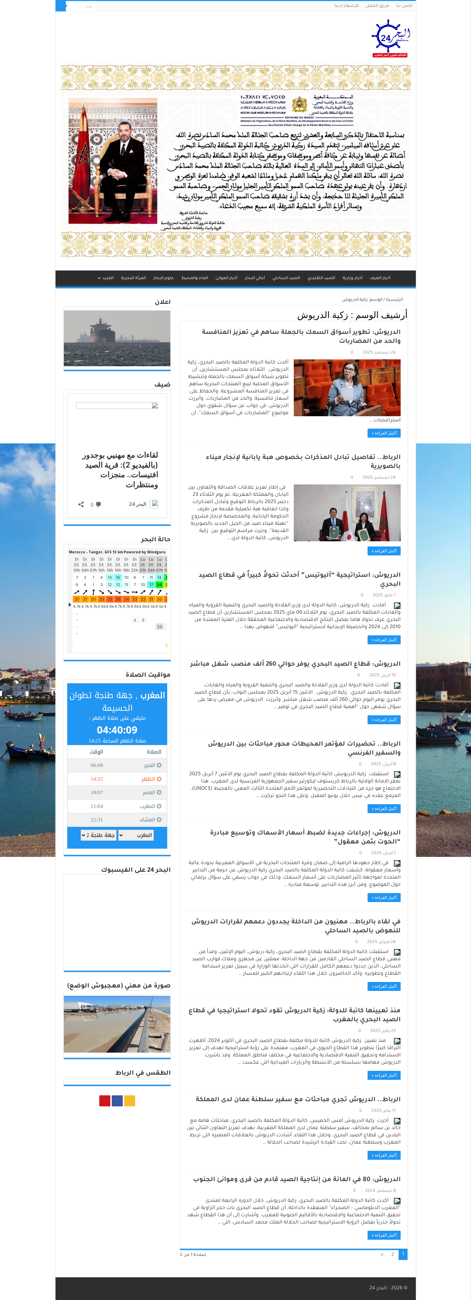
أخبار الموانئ (226, 278)
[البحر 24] (391, 37)
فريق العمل (377, 6)
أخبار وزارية (352, 278)
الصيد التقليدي (321, 278)
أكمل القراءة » (384, 433)
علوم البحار (163, 278)
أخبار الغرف (380, 278)
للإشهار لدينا (346, 6)
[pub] (236, 161)
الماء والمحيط (194, 278)
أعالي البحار (255, 278)
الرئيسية (403, 277)
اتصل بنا (404, 6)
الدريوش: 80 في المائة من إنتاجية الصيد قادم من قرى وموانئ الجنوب (297, 1180)
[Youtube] (101, 6)
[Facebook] (108, 6)
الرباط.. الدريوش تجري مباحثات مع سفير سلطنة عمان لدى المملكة (298, 1100)
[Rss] (115, 6)
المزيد (107, 278)
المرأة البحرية (133, 278)
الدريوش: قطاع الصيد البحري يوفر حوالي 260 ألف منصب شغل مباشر (295, 664)
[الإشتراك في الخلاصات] (182, 315)
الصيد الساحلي (286, 278)
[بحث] (61, 6)
